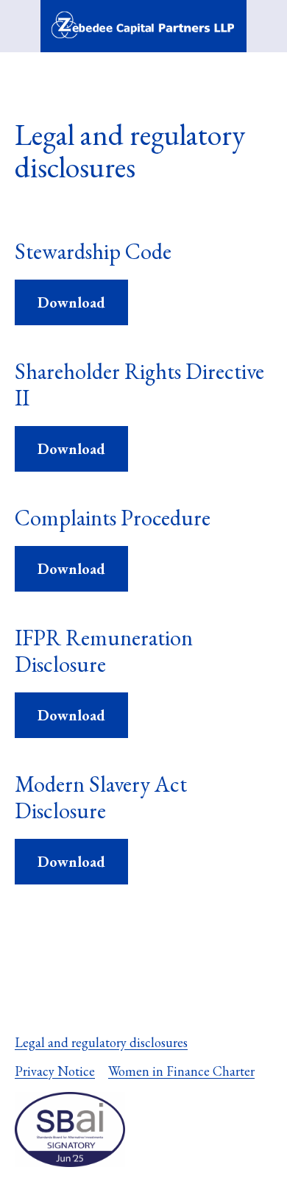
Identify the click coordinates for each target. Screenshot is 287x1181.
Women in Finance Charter (181, 1071)
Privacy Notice (55, 1071)
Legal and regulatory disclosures (101, 1042)
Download (71, 302)
